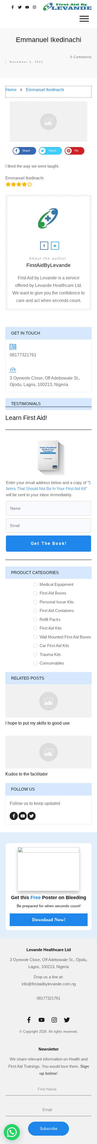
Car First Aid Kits (54, 645)
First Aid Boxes (53, 593)
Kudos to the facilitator (26, 774)
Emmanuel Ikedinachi (48, 39)
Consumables (52, 663)
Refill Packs (50, 619)
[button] (12, 1132)
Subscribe (48, 1128)
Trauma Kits (50, 654)
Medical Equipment (56, 584)
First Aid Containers (57, 610)
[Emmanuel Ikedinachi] (48, 122)
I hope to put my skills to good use (37, 723)
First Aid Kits (51, 628)
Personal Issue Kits (57, 602)
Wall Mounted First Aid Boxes (65, 637)
